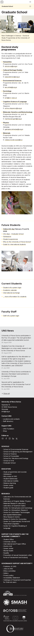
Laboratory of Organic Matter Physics (17, 501)
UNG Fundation (8, 429)
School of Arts (8, 461)
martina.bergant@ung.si (13, 119)
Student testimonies (10, 479)
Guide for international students (14, 244)
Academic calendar (10, 290)
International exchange (11, 293)
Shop (5, 431)
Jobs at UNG (8, 569)
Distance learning (9, 483)
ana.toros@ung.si (11, 66)
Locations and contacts (11, 419)
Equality (6, 553)
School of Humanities (11, 456)
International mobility (10, 481)
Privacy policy (8, 575)
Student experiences (10, 239)
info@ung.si (6, 411)
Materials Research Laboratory (14, 503)
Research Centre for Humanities (15, 519)
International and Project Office (14, 544)
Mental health (8, 551)
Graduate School (7, 6)
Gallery (5, 573)
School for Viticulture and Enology (15, 458)
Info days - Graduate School (13, 234)
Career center (8, 485)
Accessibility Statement (11, 578)
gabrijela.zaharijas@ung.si (14, 129)
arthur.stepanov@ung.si (13, 108)
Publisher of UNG (9, 566)
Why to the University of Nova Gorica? (17, 242)
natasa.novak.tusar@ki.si (13, 140)
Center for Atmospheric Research (15, 510)
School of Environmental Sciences (15, 449)
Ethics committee (9, 571)
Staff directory (8, 421)
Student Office (8, 539)
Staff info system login (11, 316)
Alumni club (7, 546)
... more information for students (14, 296)
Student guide (8, 488)
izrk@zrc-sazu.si (11, 98)
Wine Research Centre (11, 517)
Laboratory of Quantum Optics (14, 506)
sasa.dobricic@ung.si (12, 77)
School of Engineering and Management (17, 452)
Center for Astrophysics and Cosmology (17, 508)
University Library (9, 542)
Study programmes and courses (15, 472)
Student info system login (12, 287)
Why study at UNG (10, 476)
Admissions (7, 236)
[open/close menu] (30, 2)
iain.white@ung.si (11, 87)
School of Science (10, 454)
